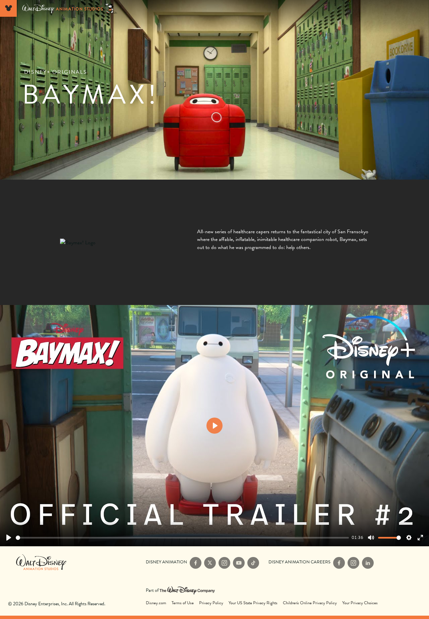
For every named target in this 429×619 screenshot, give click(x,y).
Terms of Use (183, 603)
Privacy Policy (211, 603)
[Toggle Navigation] (8, 8)
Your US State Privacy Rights (253, 603)
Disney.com (156, 603)
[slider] (182, 538)
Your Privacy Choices (360, 603)
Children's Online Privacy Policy (310, 603)
